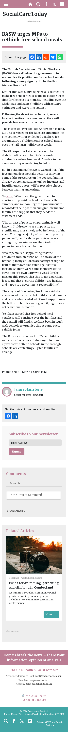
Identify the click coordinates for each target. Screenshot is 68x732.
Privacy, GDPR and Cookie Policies (50, 723)
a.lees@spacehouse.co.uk (37, 683)
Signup (16, 451)
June (9, 196)
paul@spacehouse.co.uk (49, 676)
